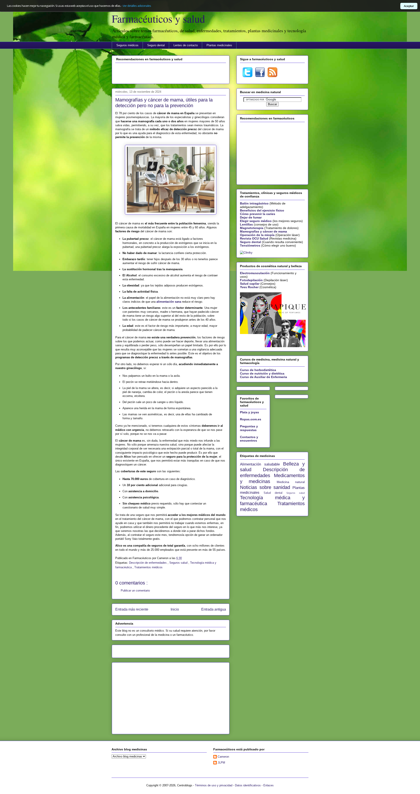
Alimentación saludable (261, 464)
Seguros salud (178, 562)
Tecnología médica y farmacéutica (272, 500)
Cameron (223, 756)
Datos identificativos (248, 785)
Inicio (175, 609)
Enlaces (268, 785)
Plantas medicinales (219, 45)
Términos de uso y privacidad (213, 785)
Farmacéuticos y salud (158, 18)
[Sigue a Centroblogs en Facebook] (260, 76)
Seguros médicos (127, 45)
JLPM (221, 762)
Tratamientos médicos (148, 567)
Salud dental (275, 492)
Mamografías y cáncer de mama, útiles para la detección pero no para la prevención (164, 102)
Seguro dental (156, 45)
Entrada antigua (213, 609)
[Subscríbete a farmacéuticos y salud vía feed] (272, 76)
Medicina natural (291, 482)
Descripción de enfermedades (148, 562)
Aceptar (409, 6)
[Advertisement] (170, 72)
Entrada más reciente (131, 609)
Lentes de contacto (185, 45)
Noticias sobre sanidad (266, 487)
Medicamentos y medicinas (272, 478)
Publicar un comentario (135, 590)
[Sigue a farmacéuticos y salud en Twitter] (247, 76)
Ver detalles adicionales (137, 6)
